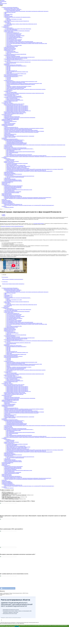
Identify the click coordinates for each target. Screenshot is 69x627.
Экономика (4, 157)
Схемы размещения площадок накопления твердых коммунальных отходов (18, 189)
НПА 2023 (8, 68)
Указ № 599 (8, 78)
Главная (3, 214)
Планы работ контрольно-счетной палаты (12, 116)
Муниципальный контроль (7, 120)
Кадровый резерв (7, 91)
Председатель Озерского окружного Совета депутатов (14, 103)
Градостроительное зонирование (10, 188)
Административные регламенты (12, 52)
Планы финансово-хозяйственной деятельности (13, 174)
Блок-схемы (8, 300)
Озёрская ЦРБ (6, 15)
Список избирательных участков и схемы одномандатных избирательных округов (21, 23)
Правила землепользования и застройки (11, 192)
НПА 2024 (8, 67)
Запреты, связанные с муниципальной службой (15, 88)
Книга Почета (6, 25)
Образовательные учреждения (9, 12)
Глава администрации (8, 27)
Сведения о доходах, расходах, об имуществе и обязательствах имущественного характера (21, 130)
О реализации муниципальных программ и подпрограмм (17, 163)
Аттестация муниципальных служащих (11, 94)
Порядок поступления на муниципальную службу (15, 82)
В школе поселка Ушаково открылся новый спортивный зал (13, 283)
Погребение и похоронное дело (8, 203)
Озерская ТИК (7, 302)
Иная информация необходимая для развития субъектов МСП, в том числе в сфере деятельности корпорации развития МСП (29, 171)
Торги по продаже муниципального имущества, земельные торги (18, 61)
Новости (8, 18)
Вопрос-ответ (4, 183)
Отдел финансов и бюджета (11, 38)
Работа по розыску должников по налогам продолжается (12, 279)
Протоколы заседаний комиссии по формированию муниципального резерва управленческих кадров (25, 93)
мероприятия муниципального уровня (13, 149)
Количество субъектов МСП (11, 164)
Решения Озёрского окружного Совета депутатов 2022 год (17, 109)
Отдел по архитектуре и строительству (13, 34)
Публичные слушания (8, 14)
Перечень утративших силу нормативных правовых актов (17, 71)
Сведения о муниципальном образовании (10, 7)
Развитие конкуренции (8, 175)
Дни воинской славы (8, 145)
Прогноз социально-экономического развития (12, 179)
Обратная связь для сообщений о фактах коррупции (13, 113)
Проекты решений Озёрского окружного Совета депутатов (15, 112)
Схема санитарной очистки (9, 190)
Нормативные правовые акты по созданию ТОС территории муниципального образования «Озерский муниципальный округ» (27, 197)
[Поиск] (10, 209)
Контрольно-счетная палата (7, 114)
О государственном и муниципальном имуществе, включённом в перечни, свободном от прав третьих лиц (26, 170)
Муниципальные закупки (11, 62)
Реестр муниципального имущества (11, 74)
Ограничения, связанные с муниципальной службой (16, 87)
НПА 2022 (8, 69)
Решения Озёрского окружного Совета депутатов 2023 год (17, 108)
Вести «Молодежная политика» (12, 152)
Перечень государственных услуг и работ (14, 19)
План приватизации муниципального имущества (13, 75)
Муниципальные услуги (8, 50)
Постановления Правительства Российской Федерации (16, 142)
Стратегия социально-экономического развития (13, 180)
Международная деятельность (9, 173)
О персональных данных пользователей (13, 96)
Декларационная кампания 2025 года (11, 127)
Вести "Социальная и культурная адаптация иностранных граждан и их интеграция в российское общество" (26, 155)
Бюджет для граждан (10, 160)
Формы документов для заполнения (13, 379)
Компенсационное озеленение (9, 49)
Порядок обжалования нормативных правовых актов (16, 73)
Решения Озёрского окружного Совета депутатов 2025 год (17, 106)
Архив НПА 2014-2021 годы (11, 70)
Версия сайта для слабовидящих (8, 588)
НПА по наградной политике (11, 378)
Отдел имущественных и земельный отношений (15, 35)
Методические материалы (9, 135)
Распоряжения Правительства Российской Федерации (16, 143)
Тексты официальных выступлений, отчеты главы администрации (18, 28)
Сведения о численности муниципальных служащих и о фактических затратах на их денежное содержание (24, 131)
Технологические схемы (10, 51)
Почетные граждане (8, 24)
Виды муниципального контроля (10, 121)
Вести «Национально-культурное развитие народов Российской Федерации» (20, 151)
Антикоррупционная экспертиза (10, 134)
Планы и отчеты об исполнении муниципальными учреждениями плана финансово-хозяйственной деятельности (27, 11)
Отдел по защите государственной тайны (14, 45)
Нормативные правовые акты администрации (12, 64)
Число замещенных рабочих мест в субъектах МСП (15, 165)
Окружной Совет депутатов (7, 102)
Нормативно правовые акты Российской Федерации (14, 139)
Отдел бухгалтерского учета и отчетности (14, 39)
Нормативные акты (7, 115)
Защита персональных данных (10, 95)
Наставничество (9, 90)
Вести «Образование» (10, 150)
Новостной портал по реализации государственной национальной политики (18, 148)
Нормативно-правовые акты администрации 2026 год (16, 65)
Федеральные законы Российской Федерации (14, 141)
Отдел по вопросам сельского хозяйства (13, 40)
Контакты (4, 206)
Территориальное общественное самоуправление (11, 195)
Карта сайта (4, 199)
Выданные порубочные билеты (10, 48)
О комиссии (8, 22)
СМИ (5, 13)
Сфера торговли (7, 458)
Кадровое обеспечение (8, 80)
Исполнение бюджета (10, 159)
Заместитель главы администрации (10, 29)
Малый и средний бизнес (9, 162)
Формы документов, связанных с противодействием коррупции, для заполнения (19, 136)
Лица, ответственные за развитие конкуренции (15, 457)
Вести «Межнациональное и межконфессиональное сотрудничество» (19, 154)
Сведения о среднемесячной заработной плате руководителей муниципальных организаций (21, 132)
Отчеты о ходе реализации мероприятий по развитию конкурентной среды (20, 456)
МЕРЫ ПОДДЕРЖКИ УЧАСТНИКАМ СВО (10, 119)
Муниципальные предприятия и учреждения (12, 9)
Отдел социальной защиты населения (13, 36)
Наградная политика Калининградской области (13, 97)
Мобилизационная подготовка (12, 46)
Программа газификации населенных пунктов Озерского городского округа (20, 57)
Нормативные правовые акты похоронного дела (13, 204)
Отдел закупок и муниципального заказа (14, 33)
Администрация (5, 26)
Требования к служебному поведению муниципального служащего (18, 86)
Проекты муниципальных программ (13, 56)
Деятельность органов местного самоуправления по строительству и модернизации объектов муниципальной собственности (29, 340)
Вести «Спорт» (9, 153)
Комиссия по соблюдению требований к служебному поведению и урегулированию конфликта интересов (24, 128)
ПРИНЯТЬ (16, 626)
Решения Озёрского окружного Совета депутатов (13, 104)
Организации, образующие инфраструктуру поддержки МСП (17, 168)
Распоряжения (7, 63)
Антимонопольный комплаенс (10, 178)
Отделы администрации (8, 31)
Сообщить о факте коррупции (9, 417)
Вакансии (8, 85)
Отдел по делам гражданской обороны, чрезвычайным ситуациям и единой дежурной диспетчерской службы (26, 43)
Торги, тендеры (7, 341)
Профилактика (7, 122)
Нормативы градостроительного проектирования (13, 185)
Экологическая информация (7, 202)
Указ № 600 (8, 77)
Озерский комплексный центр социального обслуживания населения (17, 17)
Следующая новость (5, 281)
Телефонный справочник (9, 207)
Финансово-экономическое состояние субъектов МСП (16, 167)
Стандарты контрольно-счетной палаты (11, 118)
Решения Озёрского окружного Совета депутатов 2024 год (17, 107)
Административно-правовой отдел (12, 32)
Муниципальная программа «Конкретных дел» (13, 339)
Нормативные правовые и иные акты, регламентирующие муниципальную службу (21, 81)
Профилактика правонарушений (8, 124)
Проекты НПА (9, 72)
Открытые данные (7, 101)
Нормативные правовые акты (7, 181)
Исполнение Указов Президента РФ (11, 76)
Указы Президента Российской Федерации (14, 140)
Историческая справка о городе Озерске (11, 8)
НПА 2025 (8, 66)
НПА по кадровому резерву (11, 92)
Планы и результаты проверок (9, 123)
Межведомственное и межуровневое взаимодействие (16, 54)
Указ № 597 (8, 79)
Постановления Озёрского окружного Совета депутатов (14, 111)
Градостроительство (6, 184)
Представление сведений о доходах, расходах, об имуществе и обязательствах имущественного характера (25, 89)
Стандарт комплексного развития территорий (12, 186)
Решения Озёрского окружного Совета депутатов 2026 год (17, 105)
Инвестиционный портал (7, 193)
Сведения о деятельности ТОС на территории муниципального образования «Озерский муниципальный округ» (25, 198)
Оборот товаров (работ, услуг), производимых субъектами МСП (18, 166)
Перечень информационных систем (10, 100)
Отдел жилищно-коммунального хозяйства (14, 37)
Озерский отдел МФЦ (8, 16)
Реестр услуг (8, 53)
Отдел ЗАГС (8, 44)
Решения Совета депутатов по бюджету (11, 161)
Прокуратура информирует (7, 201)
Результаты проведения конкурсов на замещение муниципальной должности (20, 84)
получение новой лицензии (39, 223)
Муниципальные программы (9, 55)
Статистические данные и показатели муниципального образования (17, 30)
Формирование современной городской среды (12, 187)
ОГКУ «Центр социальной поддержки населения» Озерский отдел (16, 301)
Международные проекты (7, 194)
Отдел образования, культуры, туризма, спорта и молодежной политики (19, 41)
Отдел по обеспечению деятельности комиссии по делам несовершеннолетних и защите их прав (24, 42)
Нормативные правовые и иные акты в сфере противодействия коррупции (18, 129)
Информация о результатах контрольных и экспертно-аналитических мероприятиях (19, 117)
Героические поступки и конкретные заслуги (14, 380)
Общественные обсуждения (9, 47)
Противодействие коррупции (7, 125)
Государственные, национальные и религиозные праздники (15, 147)
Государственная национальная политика (9, 419)
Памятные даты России (8, 146)
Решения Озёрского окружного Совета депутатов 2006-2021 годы (18, 110)
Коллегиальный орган (6, 182)
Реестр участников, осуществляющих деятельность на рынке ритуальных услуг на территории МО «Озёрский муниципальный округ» (29, 205)
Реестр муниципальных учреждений (13, 10)
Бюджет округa (7, 158)
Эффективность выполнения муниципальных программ (16, 58)
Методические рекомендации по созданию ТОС (13, 196)
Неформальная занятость (8, 172)
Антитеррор (4, 418)
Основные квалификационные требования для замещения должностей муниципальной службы (24, 83)
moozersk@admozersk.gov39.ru (8, 595)
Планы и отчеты (7, 133)
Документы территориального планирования (12, 191)
